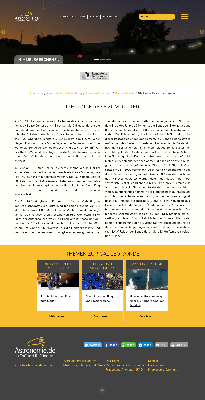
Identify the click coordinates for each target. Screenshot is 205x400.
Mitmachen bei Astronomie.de (125, 365)
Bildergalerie (110, 16)
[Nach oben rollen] (197, 392)
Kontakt (153, 361)
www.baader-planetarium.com (34, 365)
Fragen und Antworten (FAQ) (125, 370)
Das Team (112, 361)
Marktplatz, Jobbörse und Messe (84, 365)
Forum (94, 16)
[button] (94, 345)
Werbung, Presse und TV (79, 361)
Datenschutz (156, 365)
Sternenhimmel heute (72, 16)
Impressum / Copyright (162, 370)
